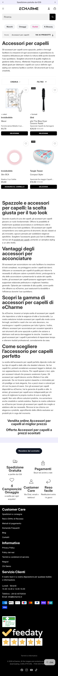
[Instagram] (26, 670)
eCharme (16, 661)
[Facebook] (21, 670)
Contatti (5, 537)
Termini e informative (29, 656)
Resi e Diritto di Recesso (12, 519)
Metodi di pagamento (11, 523)
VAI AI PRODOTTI (44, 35)
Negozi (5, 561)
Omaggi (22, 27)
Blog (4, 532)
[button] (15, 82)
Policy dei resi (8, 552)
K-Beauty (48, 27)
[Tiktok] (36, 670)
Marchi (10, 27)
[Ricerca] (53, 17)
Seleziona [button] (14, 133)
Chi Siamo (6, 566)
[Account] (49, 9)
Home (6, 35)
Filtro (40, 82)
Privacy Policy (8, 548)
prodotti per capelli (21, 239)
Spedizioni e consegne (12, 514)
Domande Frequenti (11, 528)
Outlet (35, 27)
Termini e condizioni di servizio (15, 557)
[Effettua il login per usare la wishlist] (26, 90)
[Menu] (3, 9)
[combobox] (29, 17)
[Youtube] (31, 670)
